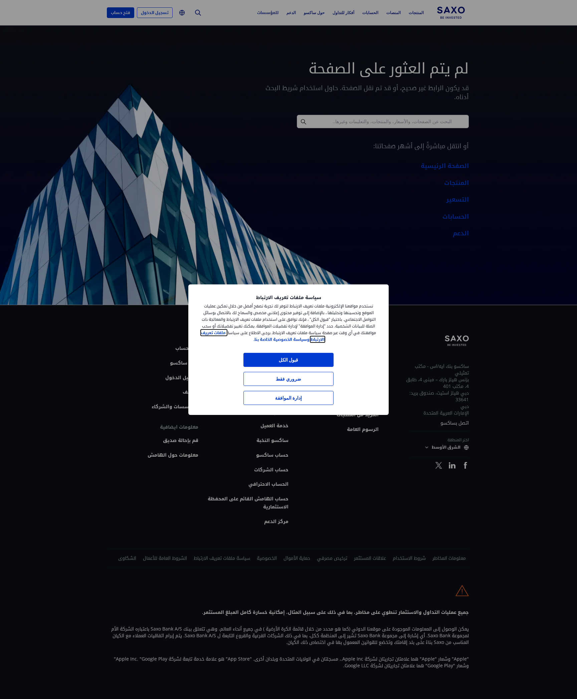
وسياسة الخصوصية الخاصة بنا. (281, 339)
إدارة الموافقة (288, 398)
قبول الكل (288, 360)
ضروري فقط (288, 379)
